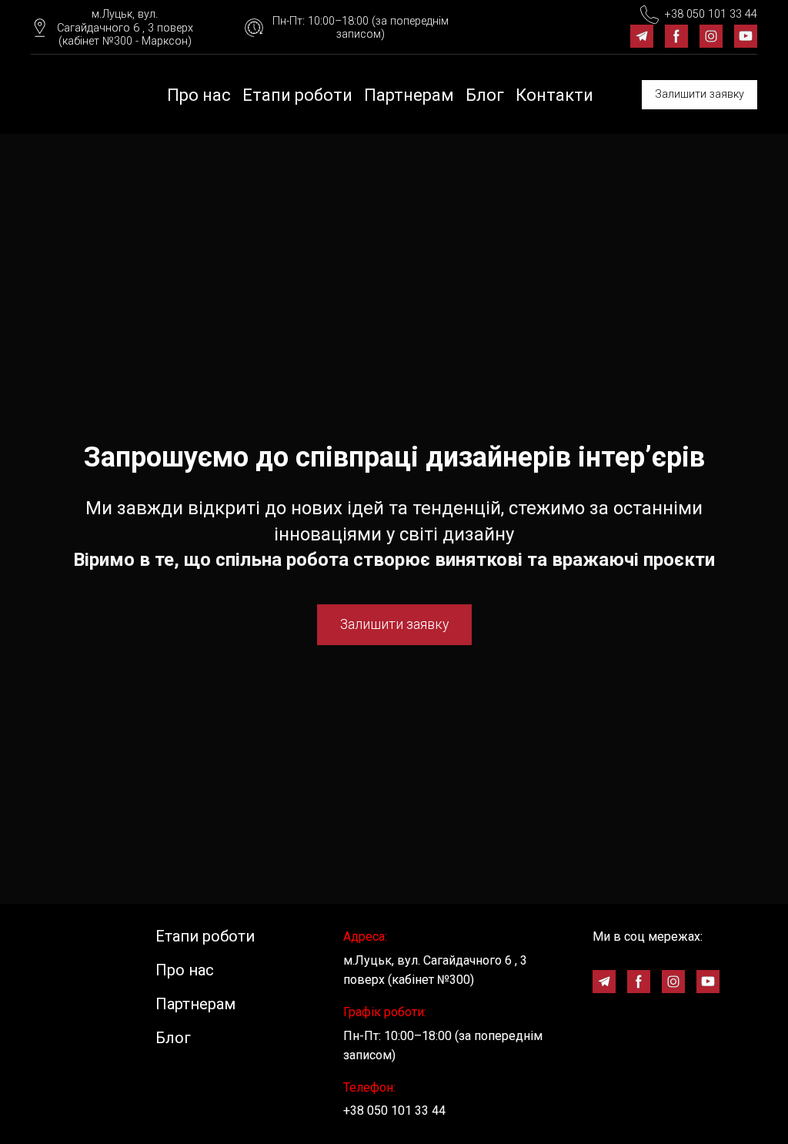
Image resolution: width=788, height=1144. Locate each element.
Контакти (554, 95)
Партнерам (409, 95)
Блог (485, 95)
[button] (112, 28)
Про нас (199, 95)
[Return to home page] (66, 95)
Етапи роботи (297, 95)
